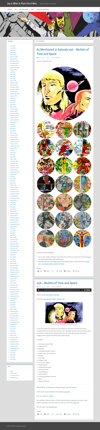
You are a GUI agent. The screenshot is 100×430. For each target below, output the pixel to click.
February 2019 (14, 239)
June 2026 (13, 48)
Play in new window (47, 295)
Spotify (54, 299)
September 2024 (14, 94)
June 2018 (13, 257)
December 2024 (14, 87)
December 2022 (14, 139)
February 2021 (14, 187)
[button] (64, 93)
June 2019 (13, 231)
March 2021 (13, 185)
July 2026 (12, 46)
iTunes (45, 396)
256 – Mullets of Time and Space (57, 283)
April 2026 (13, 52)
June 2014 (13, 355)
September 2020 (14, 198)
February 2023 (14, 135)
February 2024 (14, 109)
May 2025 (12, 76)
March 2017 (13, 283)
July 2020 (12, 202)
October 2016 (13, 294)
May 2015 (12, 331)
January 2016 (13, 313)
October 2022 (13, 144)
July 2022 (12, 150)
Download (56, 295)
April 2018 (13, 261)
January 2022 (13, 163)
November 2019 (14, 220)
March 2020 (13, 211)
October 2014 (13, 346)
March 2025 (13, 80)
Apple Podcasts (47, 299)
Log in (12, 371)
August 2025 (13, 70)
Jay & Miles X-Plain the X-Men (22, 3)
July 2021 (12, 176)
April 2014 (13, 359)
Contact (9, 9)
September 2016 (14, 296)
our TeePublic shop (51, 407)
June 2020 (13, 204)
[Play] (39, 290)
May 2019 (12, 233)
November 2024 (14, 89)
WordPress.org (14, 377)
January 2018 (13, 268)
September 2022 (14, 146)
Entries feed (13, 373)
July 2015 (12, 326)
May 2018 (12, 259)
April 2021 (13, 183)
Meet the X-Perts (23, 9)
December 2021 (14, 165)
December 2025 (14, 61)
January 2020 (13, 215)
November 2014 (14, 344)
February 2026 (14, 57)
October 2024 (13, 91)
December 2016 (14, 289)
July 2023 (12, 124)
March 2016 (13, 309)
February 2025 (14, 83)
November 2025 (14, 63)
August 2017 (13, 278)
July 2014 (12, 352)
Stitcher (51, 396)
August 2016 (13, 298)
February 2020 (14, 213)
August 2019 (13, 226)
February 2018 (14, 265)
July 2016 (12, 300)
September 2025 (14, 67)
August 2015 (13, 324)
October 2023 (13, 117)
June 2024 (13, 100)
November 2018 (14, 246)
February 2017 (14, 285)
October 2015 (13, 320)
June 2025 (13, 74)
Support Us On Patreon (43, 9)
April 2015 (13, 333)
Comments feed (14, 375)
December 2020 (14, 191)
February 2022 (14, 161)
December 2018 (14, 244)
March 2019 (13, 237)
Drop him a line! (73, 324)
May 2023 (12, 128)
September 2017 (14, 276)
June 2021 (13, 178)
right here (76, 402)
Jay (49, 57)
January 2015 (13, 339)
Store (32, 9)
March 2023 (13, 133)
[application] (64, 290)
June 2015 (13, 329)
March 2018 (13, 263)
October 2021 (13, 170)
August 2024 (13, 96)
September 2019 (14, 224)
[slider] (88, 289)
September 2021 (14, 172)
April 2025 (13, 78)
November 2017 (14, 272)
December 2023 (14, 113)
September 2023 (14, 120)
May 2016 (12, 305)
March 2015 (13, 335)
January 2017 (13, 287)
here (50, 61)
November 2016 (14, 292)
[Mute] (85, 290)
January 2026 (13, 59)
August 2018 (13, 252)
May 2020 (12, 207)
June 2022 (13, 152)
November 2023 (14, 115)
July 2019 (12, 228)
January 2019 (13, 241)
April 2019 (13, 235)
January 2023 (13, 137)
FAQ (15, 9)
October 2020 (13, 196)
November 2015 (14, 318)
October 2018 (13, 248)
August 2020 (13, 200)
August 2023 (13, 122)
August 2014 (13, 350)
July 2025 (12, 72)
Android (59, 299)
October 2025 (13, 65)
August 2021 (13, 174)
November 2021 (14, 167)
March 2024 (13, 107)
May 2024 (12, 102)
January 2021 (13, 189)
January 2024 (13, 111)
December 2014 (14, 342)
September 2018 (14, 250)
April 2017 (13, 281)
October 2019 (13, 222)
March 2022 (13, 159)
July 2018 (12, 255)
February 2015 (14, 337)
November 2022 (14, 141)
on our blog (66, 392)
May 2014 (12, 357)
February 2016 (14, 311)
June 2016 (13, 302)
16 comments (57, 286)
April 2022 (13, 157)
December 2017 (14, 270)
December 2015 (14, 315)
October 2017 (13, 274)
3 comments (57, 57)
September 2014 (14, 348)
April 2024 (13, 104)
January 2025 (13, 85)
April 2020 (13, 209)
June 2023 (13, 126)
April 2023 (13, 130)
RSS (63, 299)
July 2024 (12, 98)
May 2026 (12, 50)
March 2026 (13, 54)
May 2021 (12, 181)
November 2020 (14, 194)
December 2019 (14, 218)
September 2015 (14, 322)
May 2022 (12, 154)
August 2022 (13, 148)
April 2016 (13, 307)
